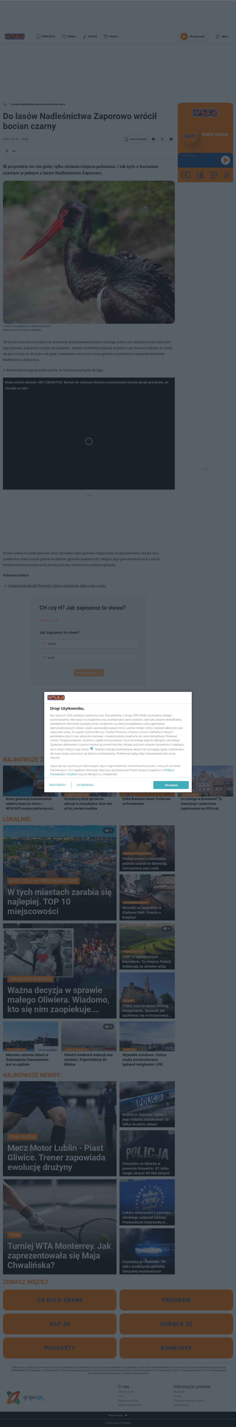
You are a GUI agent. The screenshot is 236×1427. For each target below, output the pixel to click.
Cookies (72, 774)
